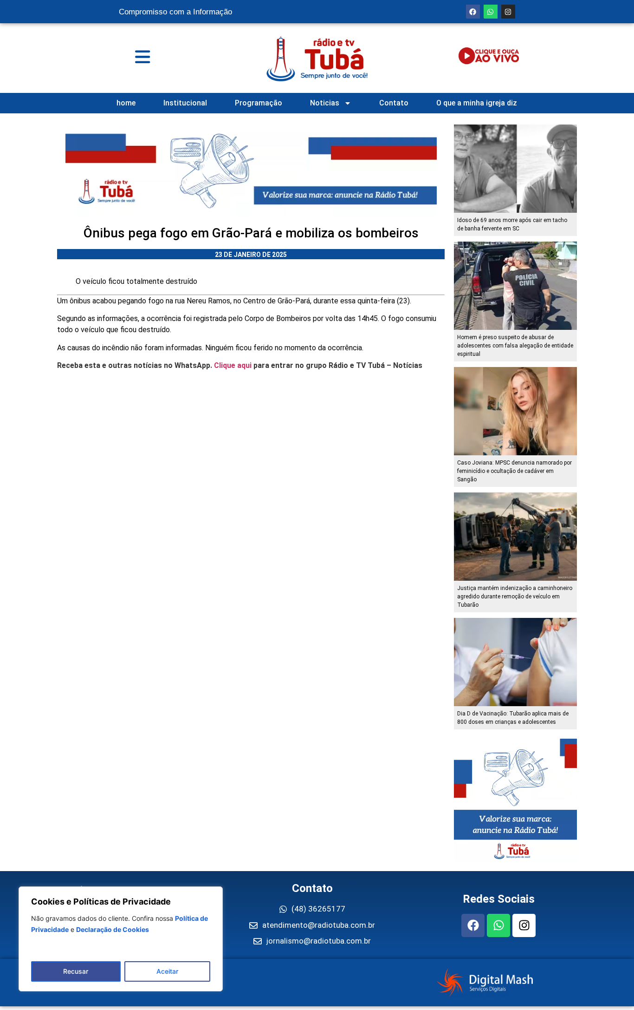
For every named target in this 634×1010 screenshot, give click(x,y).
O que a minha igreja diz (476, 102)
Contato (393, 102)
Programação (258, 102)
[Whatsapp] (491, 12)
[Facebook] (473, 12)
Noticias (324, 102)
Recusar (75, 971)
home (126, 102)
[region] (121, 938)
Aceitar (167, 971)
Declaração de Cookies (112, 929)
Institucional (185, 102)
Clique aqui (233, 365)
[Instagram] (508, 12)
